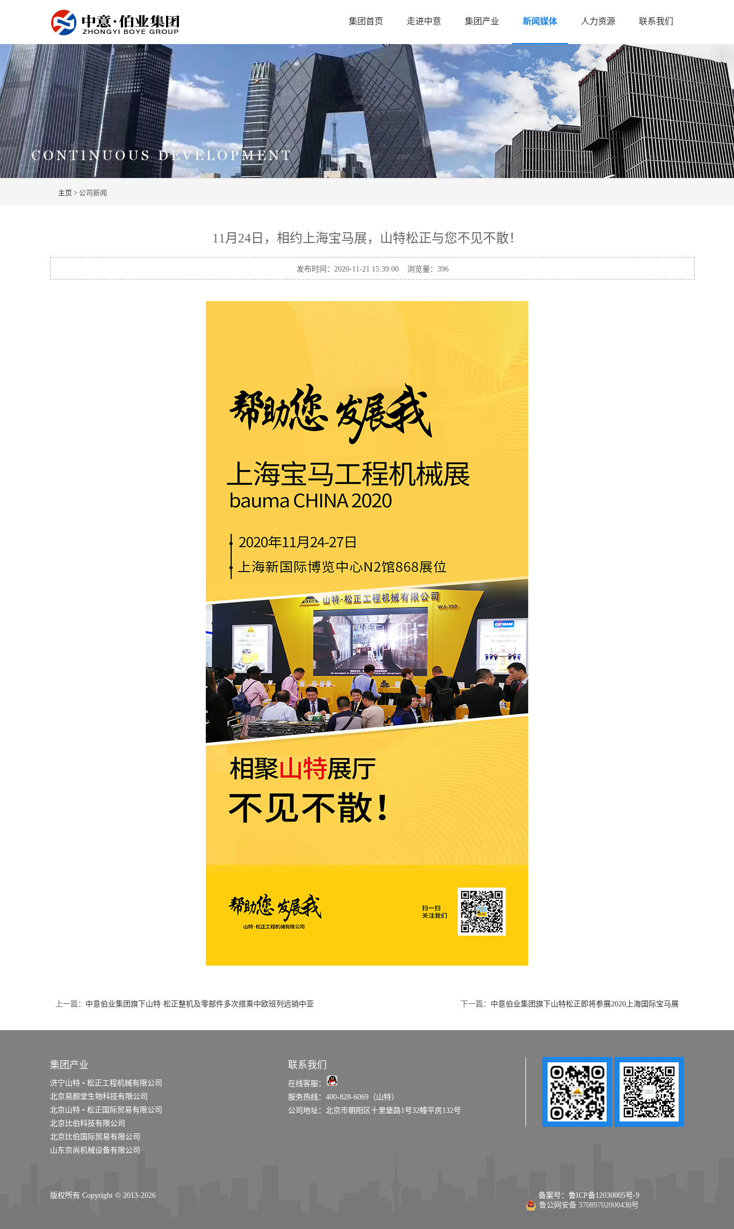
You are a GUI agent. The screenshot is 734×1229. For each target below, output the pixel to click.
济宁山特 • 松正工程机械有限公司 (106, 1083)
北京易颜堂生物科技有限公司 (99, 1096)
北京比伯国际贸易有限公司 (95, 1137)
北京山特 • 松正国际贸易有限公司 (106, 1110)
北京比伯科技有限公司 (87, 1123)
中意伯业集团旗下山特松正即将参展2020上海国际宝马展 (585, 1004)
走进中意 (424, 21)
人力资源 (598, 21)
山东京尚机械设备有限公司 (95, 1150)
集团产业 (482, 21)
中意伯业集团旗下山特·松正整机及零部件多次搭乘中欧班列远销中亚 (199, 1004)
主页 (65, 193)
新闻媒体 (540, 21)
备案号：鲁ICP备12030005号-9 (582, 1195)
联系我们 (656, 21)
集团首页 (366, 21)
